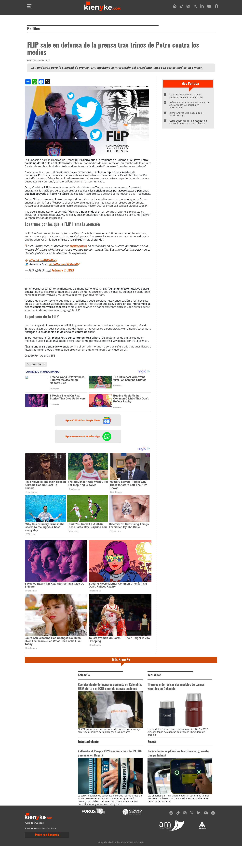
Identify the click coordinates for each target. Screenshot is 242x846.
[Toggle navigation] (29, 6)
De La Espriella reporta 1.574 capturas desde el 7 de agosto (185, 96)
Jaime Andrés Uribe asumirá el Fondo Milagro (186, 114)
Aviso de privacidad (34, 822)
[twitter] (195, 7)
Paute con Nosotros (47, 835)
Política (33, 29)
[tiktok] (181, 7)
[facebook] (216, 7)
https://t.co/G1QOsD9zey (42, 260)
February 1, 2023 (63, 270)
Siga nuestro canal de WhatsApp (83, 436)
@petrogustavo (78, 246)
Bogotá (152, 741)
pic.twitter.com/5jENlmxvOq (64, 264)
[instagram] (188, 7)
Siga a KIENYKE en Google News (83, 420)
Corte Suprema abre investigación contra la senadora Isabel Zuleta (188, 122)
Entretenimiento (88, 741)
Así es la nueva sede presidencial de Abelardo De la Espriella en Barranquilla (189, 105)
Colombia (84, 675)
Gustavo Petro (36, 364)
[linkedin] (202, 7)
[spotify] (174, 7)
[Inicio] (102, 6)
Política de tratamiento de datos (40, 828)
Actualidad (154, 675)
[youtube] (209, 7)
